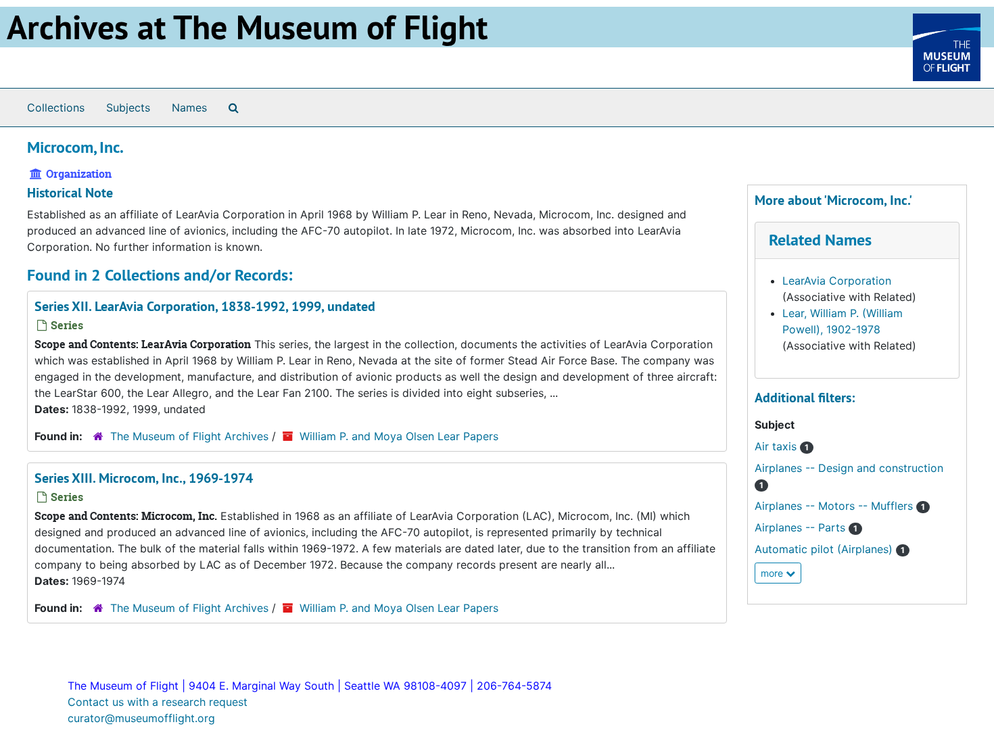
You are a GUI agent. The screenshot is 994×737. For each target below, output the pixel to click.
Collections (56, 107)
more (773, 573)
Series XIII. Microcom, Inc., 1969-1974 (143, 478)
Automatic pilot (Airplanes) (830, 549)
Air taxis (782, 446)
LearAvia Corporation (836, 280)
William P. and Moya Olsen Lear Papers (399, 436)
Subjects (128, 107)
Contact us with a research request (157, 702)
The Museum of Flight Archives (189, 436)
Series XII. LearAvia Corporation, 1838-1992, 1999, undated (204, 306)
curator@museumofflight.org (141, 718)
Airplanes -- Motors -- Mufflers (840, 506)
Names (189, 107)
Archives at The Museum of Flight (247, 27)
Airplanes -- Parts (806, 527)
